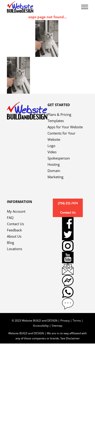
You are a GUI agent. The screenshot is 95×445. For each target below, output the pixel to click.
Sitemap (57, 326)
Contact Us (15, 223)
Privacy (65, 320)
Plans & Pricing (59, 114)
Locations (14, 248)
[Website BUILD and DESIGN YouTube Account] (68, 257)
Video (52, 152)
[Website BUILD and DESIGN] (27, 104)
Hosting (54, 164)
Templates (56, 120)
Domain (54, 170)
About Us (14, 236)
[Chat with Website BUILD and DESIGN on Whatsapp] (68, 292)
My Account (16, 211)
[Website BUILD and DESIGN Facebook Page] (68, 223)
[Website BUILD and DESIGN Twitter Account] (68, 234)
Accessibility (41, 326)
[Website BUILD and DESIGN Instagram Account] (68, 246)
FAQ (10, 217)
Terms (77, 320)
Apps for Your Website (65, 127)
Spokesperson (59, 158)
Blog (10, 242)
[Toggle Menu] (84, 7)
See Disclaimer (70, 338)
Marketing (55, 177)
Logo (51, 145)
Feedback (14, 230)
